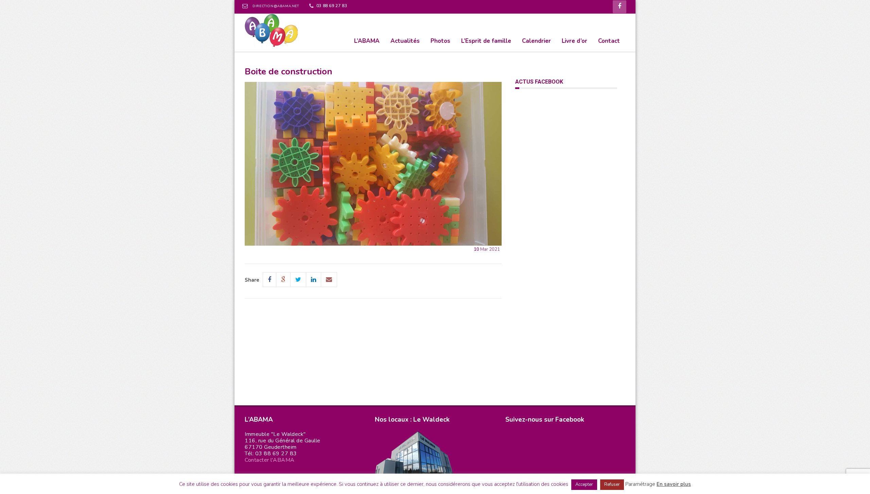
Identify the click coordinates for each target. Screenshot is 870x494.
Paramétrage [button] (640, 484)
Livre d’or (574, 41)
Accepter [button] (584, 484)
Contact (609, 41)
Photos (440, 41)
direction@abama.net (276, 6)
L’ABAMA (367, 41)
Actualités (405, 41)
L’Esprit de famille (486, 41)
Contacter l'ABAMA (270, 460)
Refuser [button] (612, 484)
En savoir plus (674, 484)
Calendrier (536, 41)
